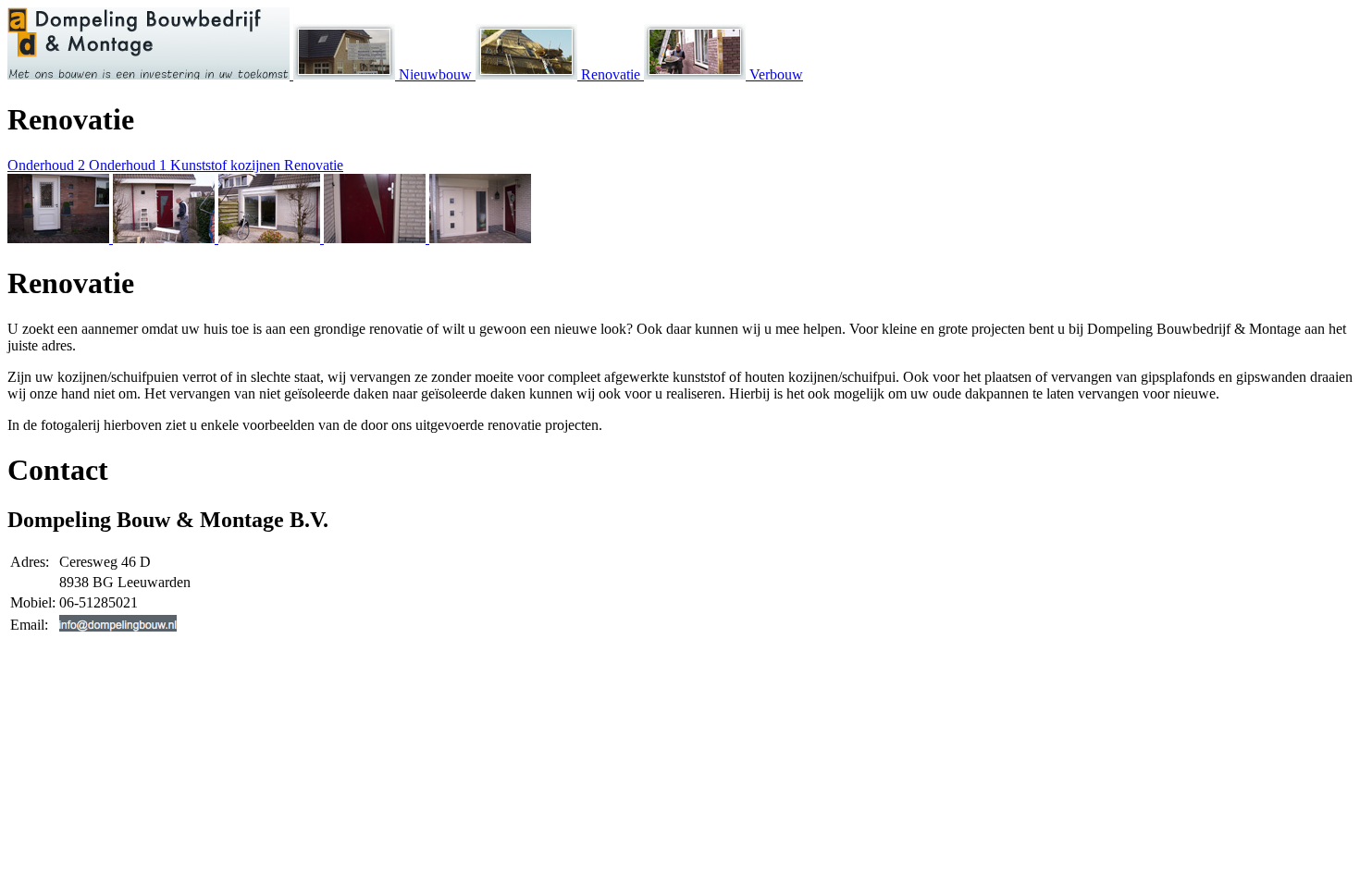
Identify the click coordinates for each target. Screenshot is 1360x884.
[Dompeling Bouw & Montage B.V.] (150, 74)
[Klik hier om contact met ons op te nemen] (118, 626)
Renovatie (610, 74)
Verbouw (774, 74)
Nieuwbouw (435, 74)
